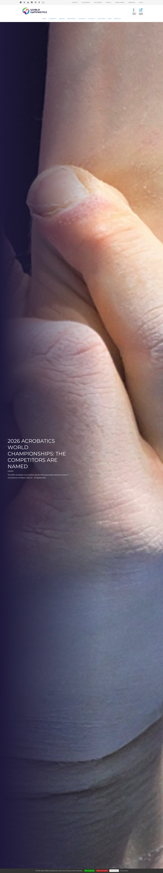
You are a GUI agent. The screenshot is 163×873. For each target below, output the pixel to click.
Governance (86, 2)
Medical (108, 2)
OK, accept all (89, 870)
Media (141, 2)
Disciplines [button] (71, 18)
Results (62, 18)
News (44, 18)
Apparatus (132, 2)
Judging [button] (91, 18)
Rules (110, 18)
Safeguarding (119, 2)
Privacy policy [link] (124, 870)
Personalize (114, 870)
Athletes (82, 18)
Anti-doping (98, 2)
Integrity (75, 2)
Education (101, 18)
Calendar (52, 18)
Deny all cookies (102, 870)
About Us (117, 18)
